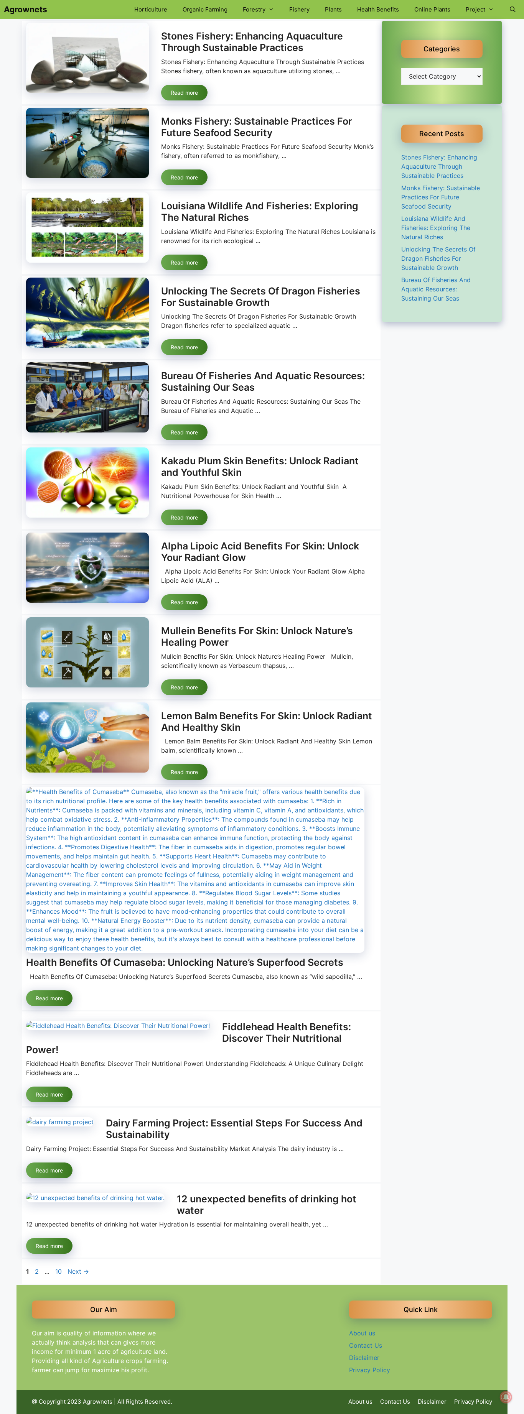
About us (362, 1333)
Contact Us (365, 1345)
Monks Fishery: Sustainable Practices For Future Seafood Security (256, 126)
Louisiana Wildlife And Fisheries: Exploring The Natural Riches (435, 228)
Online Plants (432, 9)
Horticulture (150, 9)
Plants (333, 9)
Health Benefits (378, 9)
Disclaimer (364, 1357)
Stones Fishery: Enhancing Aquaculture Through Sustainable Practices (252, 41)
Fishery (299, 9)
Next (78, 1271)
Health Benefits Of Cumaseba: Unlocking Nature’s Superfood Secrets (184, 962)
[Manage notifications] (506, 1397)
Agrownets (25, 9)
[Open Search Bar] (512, 9)
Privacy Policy (369, 1370)
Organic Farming (205, 9)
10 (59, 1271)
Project (475, 9)
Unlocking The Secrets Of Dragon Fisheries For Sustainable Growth (260, 296)
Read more (184, 92)
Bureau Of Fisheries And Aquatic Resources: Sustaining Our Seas (436, 289)
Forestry (254, 9)
